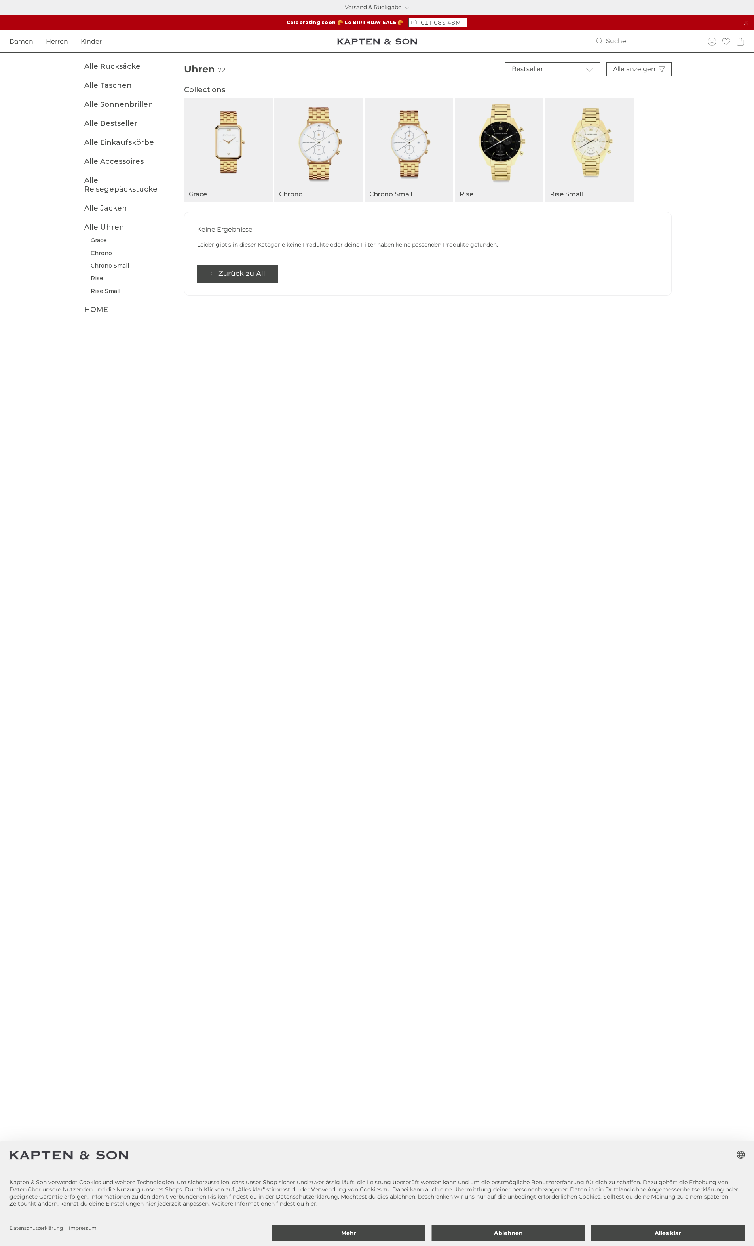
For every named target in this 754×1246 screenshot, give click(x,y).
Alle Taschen (108, 85)
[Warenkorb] (740, 41)
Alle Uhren (104, 227)
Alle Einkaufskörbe (119, 142)
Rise (97, 278)
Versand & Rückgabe (373, 7)
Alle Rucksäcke (112, 66)
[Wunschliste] (726, 41)
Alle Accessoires (114, 161)
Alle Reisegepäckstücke (121, 185)
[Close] (746, 22)
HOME (96, 309)
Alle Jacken (105, 208)
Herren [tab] (57, 41)
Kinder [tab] (91, 41)
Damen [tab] (21, 41)
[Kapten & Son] (377, 41)
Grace (99, 240)
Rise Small (105, 290)
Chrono (101, 252)
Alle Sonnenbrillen (118, 104)
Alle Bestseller (110, 123)
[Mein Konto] (712, 41)
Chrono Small (110, 265)
